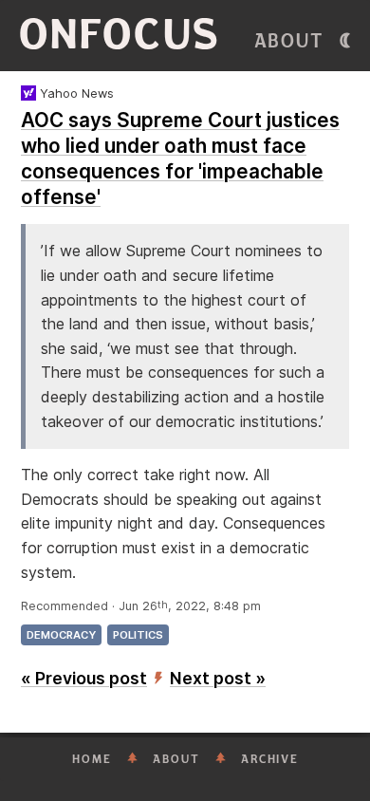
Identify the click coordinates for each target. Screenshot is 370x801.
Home (92, 759)
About (289, 41)
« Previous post (84, 678)
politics (138, 635)
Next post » (218, 678)
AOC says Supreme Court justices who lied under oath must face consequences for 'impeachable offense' (180, 158)
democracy (61, 635)
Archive (270, 759)
